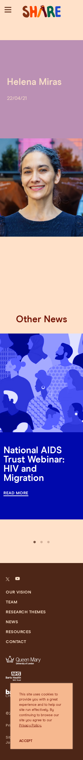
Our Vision (18, 592)
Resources (18, 632)
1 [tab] (34, 542)
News (12, 622)
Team (11, 602)
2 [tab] (41, 542)
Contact (16, 642)
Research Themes (26, 612)
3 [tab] (48, 542)
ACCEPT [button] (26, 741)
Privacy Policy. (30, 725)
